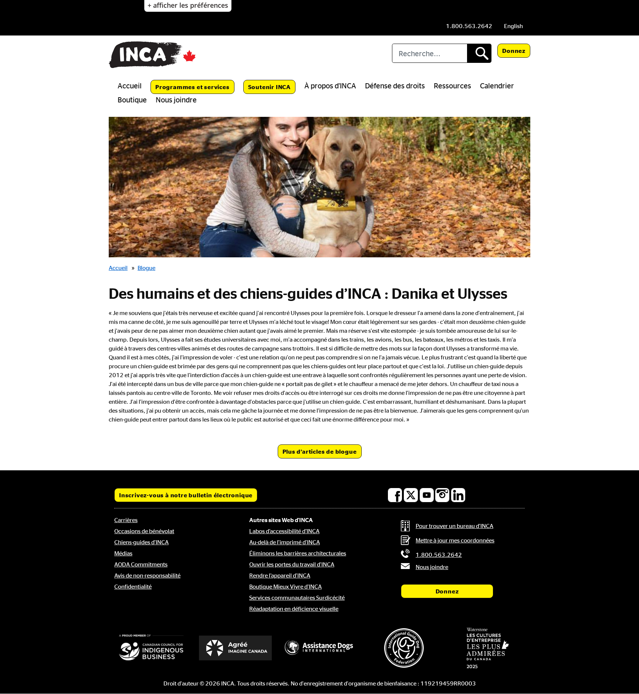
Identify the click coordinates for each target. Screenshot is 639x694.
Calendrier (497, 85)
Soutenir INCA (269, 87)
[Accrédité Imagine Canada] (235, 648)
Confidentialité (133, 586)
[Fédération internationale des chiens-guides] (403, 648)
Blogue (146, 267)
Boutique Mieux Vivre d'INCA (285, 586)
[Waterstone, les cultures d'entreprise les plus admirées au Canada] (487, 648)
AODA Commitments (141, 564)
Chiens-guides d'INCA (141, 542)
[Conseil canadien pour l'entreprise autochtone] (151, 648)
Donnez (513, 50)
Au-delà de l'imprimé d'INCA (284, 542)
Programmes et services (192, 87)
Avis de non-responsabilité (147, 575)
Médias (123, 553)
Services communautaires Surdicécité (297, 597)
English (513, 26)
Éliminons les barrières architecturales (297, 553)
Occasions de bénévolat (144, 531)
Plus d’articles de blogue (320, 451)
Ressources (452, 85)
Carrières (126, 520)
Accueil (130, 85)
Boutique (132, 99)
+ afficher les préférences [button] (188, 5)
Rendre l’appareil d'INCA (279, 575)
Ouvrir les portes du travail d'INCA (291, 564)
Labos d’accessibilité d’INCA (284, 531)
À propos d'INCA (330, 85)
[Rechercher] (479, 53)
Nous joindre (176, 99)
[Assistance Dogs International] (319, 648)
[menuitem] (513, 26)
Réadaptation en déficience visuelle (293, 608)
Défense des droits (395, 85)
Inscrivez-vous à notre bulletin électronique (186, 495)
